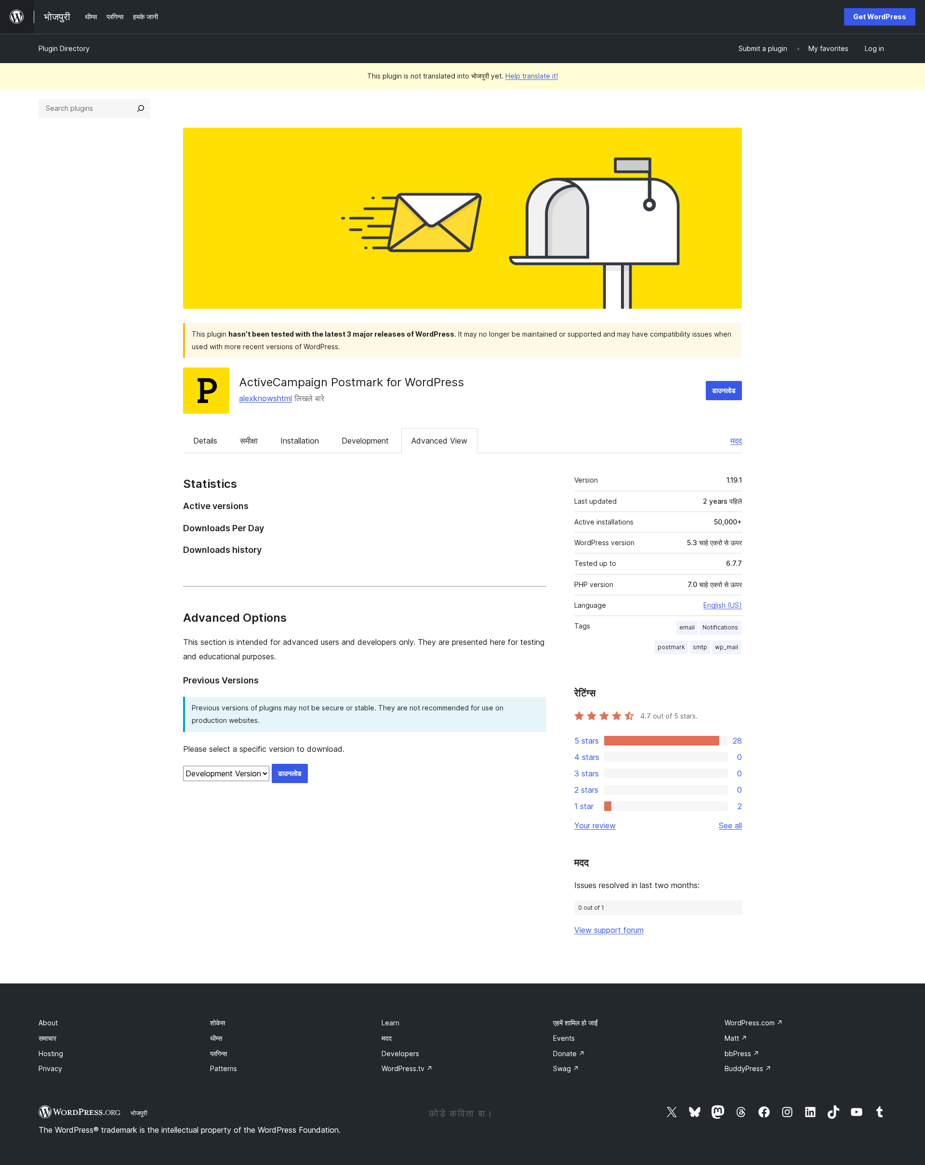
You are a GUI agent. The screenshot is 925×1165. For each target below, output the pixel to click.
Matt (736, 1038)
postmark (671, 647)
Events (564, 1038)
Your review (595, 825)
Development (365, 440)
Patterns (223, 1068)
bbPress (742, 1053)
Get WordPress (879, 17)
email (687, 627)
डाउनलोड (724, 390)
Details (205, 440)
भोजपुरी (139, 1113)
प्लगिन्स (218, 1053)
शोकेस (217, 1023)
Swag (566, 1068)
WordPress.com (754, 1023)
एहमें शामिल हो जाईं (575, 1023)
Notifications (720, 627)
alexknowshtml (265, 398)
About (48, 1023)
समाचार (47, 1038)
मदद (736, 440)
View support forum (609, 930)
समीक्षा (249, 440)
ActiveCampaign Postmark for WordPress (351, 382)
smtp (700, 647)
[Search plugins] (140, 108)
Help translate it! (531, 76)
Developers (400, 1053)
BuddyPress (748, 1068)
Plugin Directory (64, 48)
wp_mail (726, 647)
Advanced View (439, 440)
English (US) (722, 605)
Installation (299, 440)
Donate (569, 1053)
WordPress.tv (407, 1068)
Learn (390, 1023)
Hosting (51, 1053)
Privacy (50, 1068)
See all (730, 825)
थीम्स (216, 1038)
